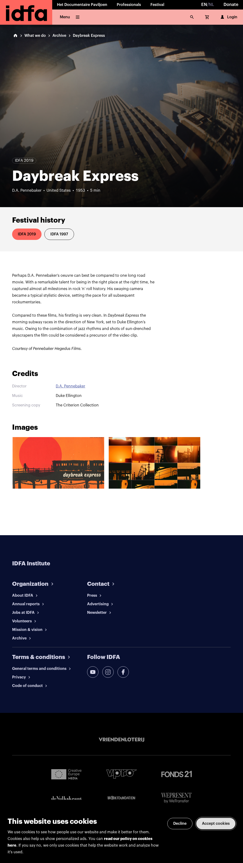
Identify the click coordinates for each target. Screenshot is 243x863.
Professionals (129, 5)
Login (232, 17)
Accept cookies (216, 823)
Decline (180, 823)
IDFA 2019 (27, 234)
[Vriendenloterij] (121, 740)
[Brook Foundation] (121, 798)
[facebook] (123, 672)
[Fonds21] (176, 774)
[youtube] (92, 672)
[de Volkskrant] (66, 798)
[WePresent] (176, 798)
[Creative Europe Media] (66, 774)
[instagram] (108, 672)
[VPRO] (121, 774)
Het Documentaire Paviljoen (82, 5)
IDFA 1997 (59, 234)
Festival (157, 5)
